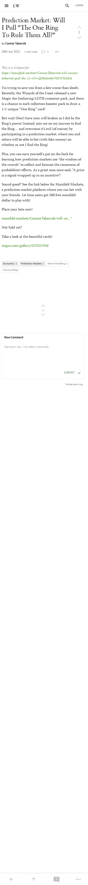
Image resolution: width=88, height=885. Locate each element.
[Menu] (6, 6)
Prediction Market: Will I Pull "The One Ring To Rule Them (33, 27)
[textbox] (43, 351)
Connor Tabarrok (15, 43)
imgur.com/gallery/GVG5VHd (25, 246)
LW (16, 6)
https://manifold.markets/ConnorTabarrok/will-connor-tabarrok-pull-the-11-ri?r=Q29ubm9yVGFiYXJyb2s (40, 76)
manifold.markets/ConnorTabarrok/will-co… (36, 219)
